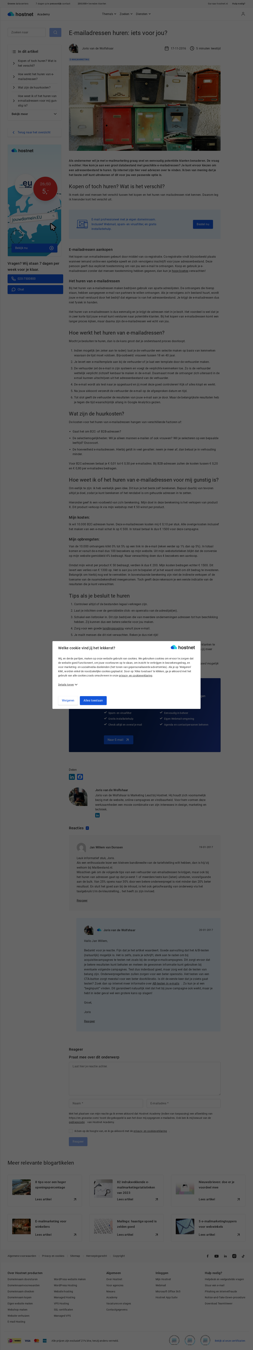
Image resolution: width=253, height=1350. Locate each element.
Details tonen (66, 684)
